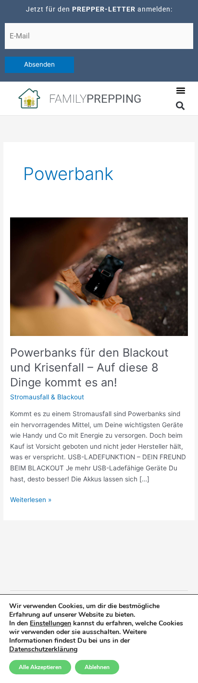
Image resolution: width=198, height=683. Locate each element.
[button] (180, 90)
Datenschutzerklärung (43, 649)
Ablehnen (97, 667)
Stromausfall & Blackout (47, 397)
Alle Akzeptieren (40, 667)
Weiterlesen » (30, 498)
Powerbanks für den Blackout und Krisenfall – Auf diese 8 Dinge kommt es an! (89, 367)
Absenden (39, 64)
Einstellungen (50, 623)
